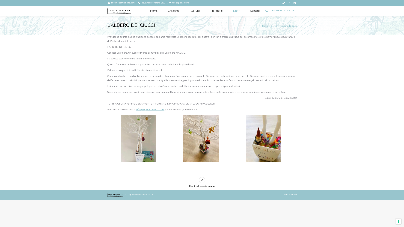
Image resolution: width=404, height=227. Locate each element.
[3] (263, 138)
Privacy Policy (290, 194)
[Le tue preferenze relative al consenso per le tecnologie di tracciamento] (398, 221)
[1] (138, 138)
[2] (201, 138)
